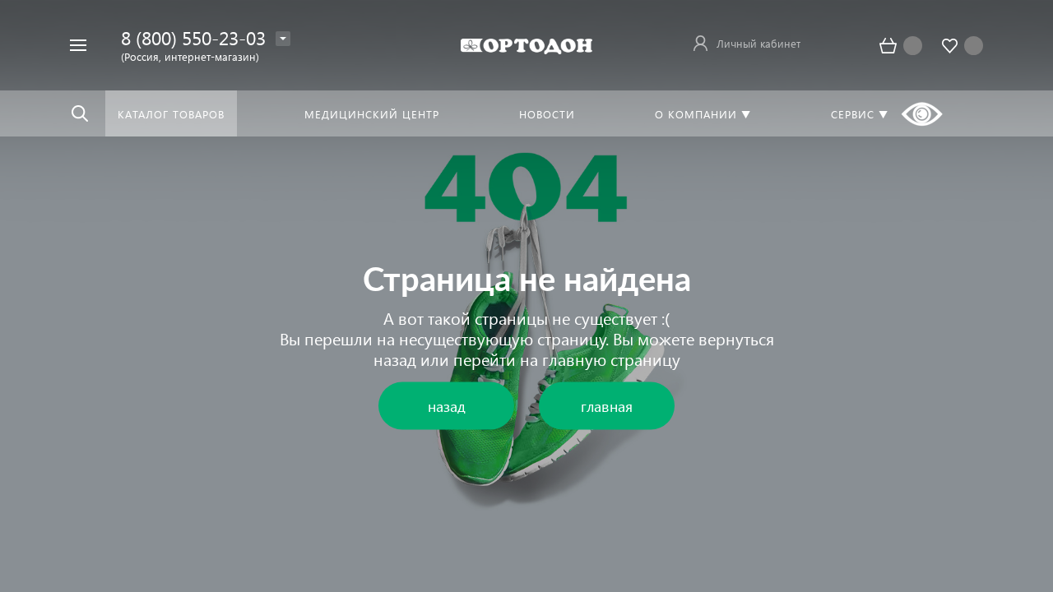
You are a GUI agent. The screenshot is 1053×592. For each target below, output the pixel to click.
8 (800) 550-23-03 (193, 37)
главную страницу (611, 358)
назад (394, 358)
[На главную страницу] (526, 44)
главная (607, 405)
